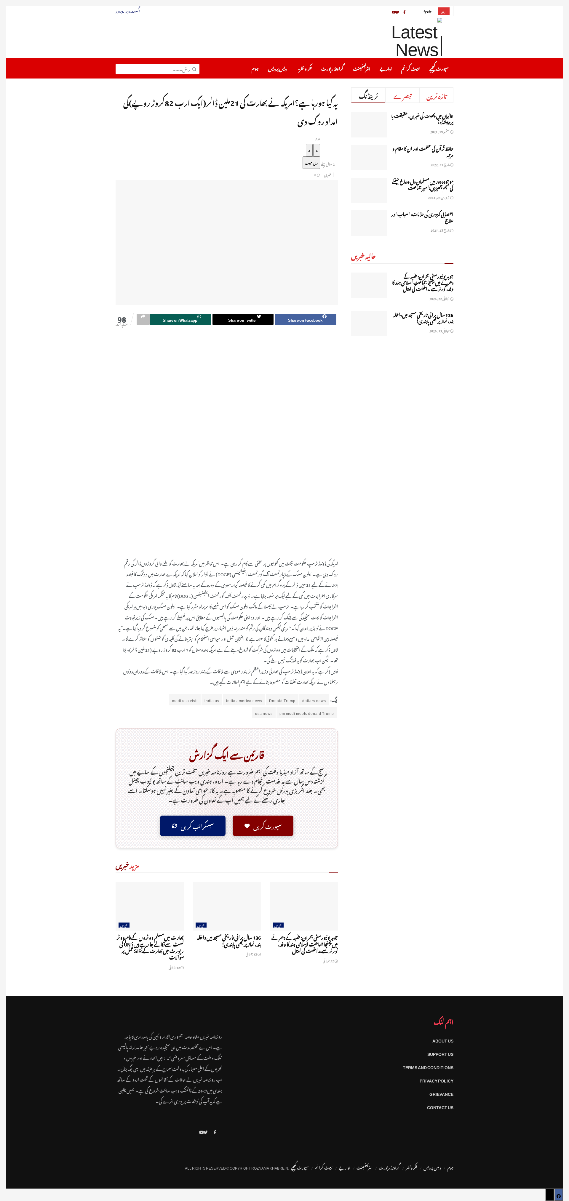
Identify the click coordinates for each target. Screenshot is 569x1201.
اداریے (386, 68)
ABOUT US (442, 1040)
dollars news (314, 699)
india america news (244, 699)
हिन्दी (428, 11)
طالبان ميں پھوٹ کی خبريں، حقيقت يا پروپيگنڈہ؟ (422, 118)
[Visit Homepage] (401, 37)
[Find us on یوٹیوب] (394, 11)
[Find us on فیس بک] (404, 11)
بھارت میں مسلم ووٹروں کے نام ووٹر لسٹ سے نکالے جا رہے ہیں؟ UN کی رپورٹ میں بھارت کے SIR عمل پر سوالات (150, 947)
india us (211, 699)
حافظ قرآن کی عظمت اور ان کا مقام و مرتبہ (422, 151)
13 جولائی (252, 953)
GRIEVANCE (441, 1093)
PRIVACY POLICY (436, 1080)
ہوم (255, 68)
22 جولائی (329, 960)
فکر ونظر (305, 68)
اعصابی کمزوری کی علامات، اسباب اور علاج (422, 216)
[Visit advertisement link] (227, 446)
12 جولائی (174, 967)
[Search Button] (194, 68)
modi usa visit (185, 699)
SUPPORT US (440, 1053)
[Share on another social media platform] (143, 319)
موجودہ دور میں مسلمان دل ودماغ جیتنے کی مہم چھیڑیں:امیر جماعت (422, 184)
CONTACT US (440, 1106)
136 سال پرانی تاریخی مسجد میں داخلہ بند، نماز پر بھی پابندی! (229, 940)
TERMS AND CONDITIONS (428, 1066)
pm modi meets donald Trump (306, 712)
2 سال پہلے (328, 163)
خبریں (327, 174)
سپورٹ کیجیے (439, 68)
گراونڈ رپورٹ (332, 68)
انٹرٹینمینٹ (361, 68)
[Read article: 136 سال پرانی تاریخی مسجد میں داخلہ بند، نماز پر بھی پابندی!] (227, 906)
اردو (444, 11)
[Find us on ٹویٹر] (397, 11)
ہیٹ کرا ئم (410, 68)
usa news (264, 712)
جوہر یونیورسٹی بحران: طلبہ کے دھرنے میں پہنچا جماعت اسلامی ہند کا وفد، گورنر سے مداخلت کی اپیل (304, 943)
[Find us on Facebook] (215, 1131)
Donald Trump (282, 699)
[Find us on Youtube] (201, 1131)
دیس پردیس (277, 68)
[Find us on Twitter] (206, 1131)
